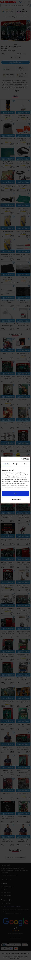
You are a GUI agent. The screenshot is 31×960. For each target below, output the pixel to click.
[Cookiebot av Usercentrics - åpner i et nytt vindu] (22, 459)
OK (16, 494)
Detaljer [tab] (15, 464)
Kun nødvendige (15, 499)
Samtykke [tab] (6, 464)
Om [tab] (25, 464)
